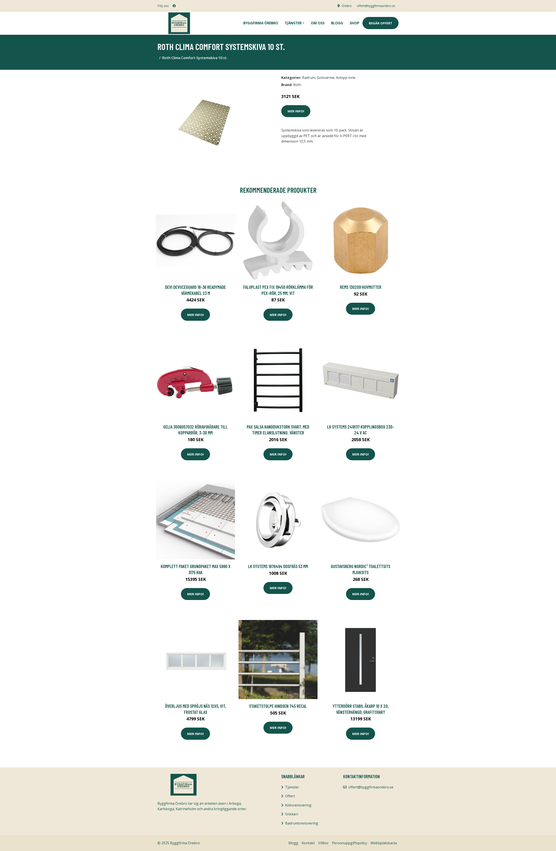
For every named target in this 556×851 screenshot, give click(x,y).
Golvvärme (325, 77)
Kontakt (308, 843)
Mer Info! (296, 111)
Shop (354, 23)
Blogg (337, 23)
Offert (290, 796)
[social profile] (174, 6)
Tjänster (292, 787)
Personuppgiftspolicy (349, 843)
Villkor (323, 843)
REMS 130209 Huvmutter (360, 287)
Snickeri (291, 814)
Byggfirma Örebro (260, 23)
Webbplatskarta (384, 843)
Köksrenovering (298, 805)
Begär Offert (380, 23)
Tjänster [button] (293, 23)
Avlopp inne (345, 77)
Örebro (347, 6)
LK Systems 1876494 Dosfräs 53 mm (278, 566)
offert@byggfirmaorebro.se (376, 6)
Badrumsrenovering (301, 823)
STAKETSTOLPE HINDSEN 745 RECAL (278, 706)
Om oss (317, 23)
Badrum (308, 77)
